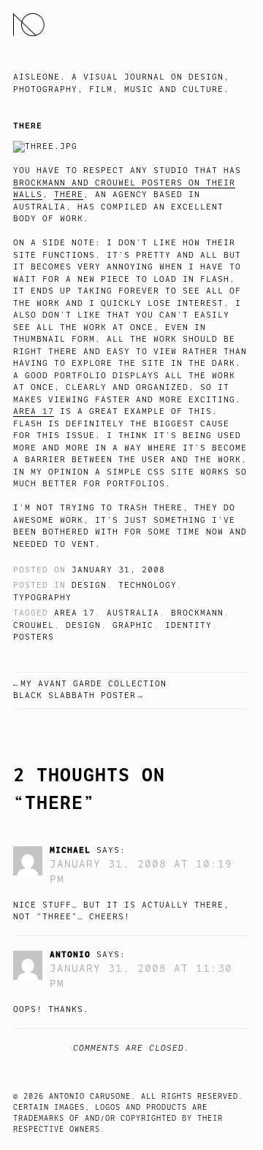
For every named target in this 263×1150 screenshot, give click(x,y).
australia (133, 613)
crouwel (33, 625)
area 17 (74, 613)
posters (33, 637)
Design (89, 585)
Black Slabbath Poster (74, 695)
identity (188, 625)
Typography (42, 597)
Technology (147, 585)
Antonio (70, 954)
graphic (133, 625)
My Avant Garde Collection (93, 684)
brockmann (197, 613)
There (68, 194)
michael (70, 850)
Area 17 (33, 411)
